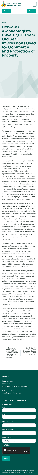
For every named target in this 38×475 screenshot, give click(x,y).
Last (3, 414)
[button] (6, 11)
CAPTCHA (5, 445)
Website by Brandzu (27, 472)
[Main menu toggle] (34, 4)
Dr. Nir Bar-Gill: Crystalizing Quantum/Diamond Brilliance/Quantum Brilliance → (30, 351)
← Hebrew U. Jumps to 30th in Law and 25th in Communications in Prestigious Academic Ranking (12, 352)
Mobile (7, 429)
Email (7, 422)
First (3, 407)
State (7, 437)
